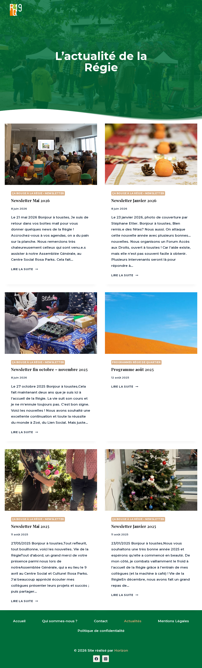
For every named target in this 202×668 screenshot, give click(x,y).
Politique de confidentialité (101, 631)
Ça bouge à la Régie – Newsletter (38, 193)
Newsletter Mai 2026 (30, 200)
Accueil (19, 621)
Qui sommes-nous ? (59, 621)
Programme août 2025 (132, 369)
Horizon (121, 650)
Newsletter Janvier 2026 (133, 200)
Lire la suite (24, 269)
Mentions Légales (173, 621)
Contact (101, 621)
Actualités (132, 621)
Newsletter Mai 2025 (30, 526)
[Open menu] (188, 9)
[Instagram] (105, 658)
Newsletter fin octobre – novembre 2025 (49, 369)
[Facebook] (96, 658)
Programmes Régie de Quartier (136, 362)
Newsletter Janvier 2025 (133, 526)
